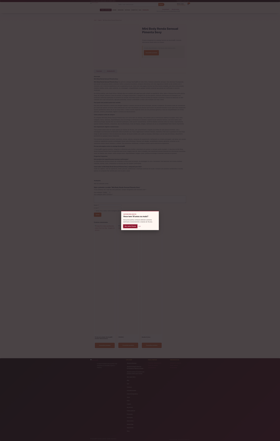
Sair (139, 226)
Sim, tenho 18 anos (130, 226)
